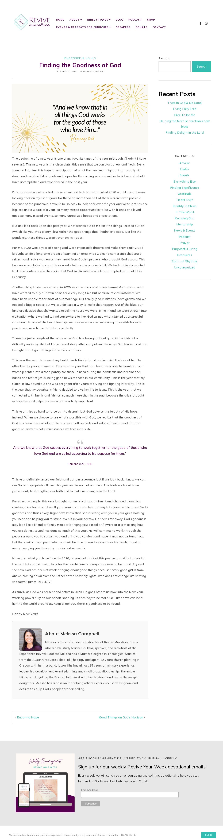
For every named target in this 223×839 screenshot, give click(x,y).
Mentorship (184, 224)
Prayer (185, 243)
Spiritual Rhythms (185, 261)
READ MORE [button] (128, 835)
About (75, 19)
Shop (151, 19)
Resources (184, 255)
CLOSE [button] (208, 835)
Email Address (89, 789)
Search (164, 58)
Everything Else (185, 181)
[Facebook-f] (200, 23)
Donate (141, 27)
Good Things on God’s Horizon (121, 717)
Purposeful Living (80, 58)
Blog (119, 19)
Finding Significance (184, 187)
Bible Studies (97, 19)
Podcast (135, 19)
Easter (184, 169)
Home (60, 19)
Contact (159, 27)
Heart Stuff (184, 200)
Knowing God (184, 218)
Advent (184, 163)
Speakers (123, 27)
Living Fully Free (185, 109)
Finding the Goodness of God (80, 65)
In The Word (185, 212)
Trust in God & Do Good (185, 103)
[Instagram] (206, 23)
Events (184, 175)
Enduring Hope (28, 717)
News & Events (184, 230)
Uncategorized (184, 267)
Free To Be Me (184, 115)
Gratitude (185, 193)
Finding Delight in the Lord (185, 132)
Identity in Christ (185, 206)
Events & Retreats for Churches (82, 27)
